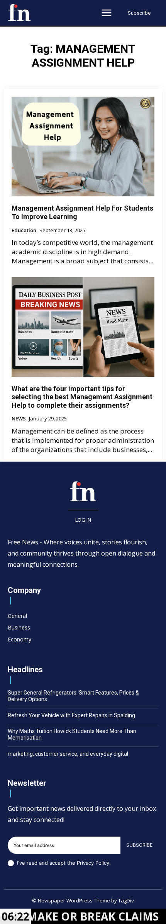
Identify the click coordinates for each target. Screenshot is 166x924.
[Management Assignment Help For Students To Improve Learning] (83, 146)
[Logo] (19, 12)
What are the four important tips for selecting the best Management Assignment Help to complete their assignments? (82, 397)
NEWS (19, 419)
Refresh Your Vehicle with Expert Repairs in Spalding (71, 715)
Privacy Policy (93, 863)
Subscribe (139, 845)
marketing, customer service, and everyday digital (68, 754)
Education (24, 231)
